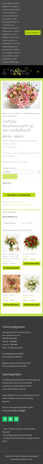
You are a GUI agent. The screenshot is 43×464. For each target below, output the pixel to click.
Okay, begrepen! (33, 33)
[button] (37, 85)
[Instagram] (16, 419)
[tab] (21, 212)
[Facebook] (4, 419)
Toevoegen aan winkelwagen (18, 195)
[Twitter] (10, 419)
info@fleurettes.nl (15, 348)
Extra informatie (9, 212)
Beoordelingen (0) (10, 217)
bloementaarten (13, 205)
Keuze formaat (9, 168)
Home (5, 113)
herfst (30, 205)
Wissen (10, 176)
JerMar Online (26, 459)
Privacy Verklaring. (10, 62)
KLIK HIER (27, 363)
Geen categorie (14, 113)
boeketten (23, 205)
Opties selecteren (11, 268)
